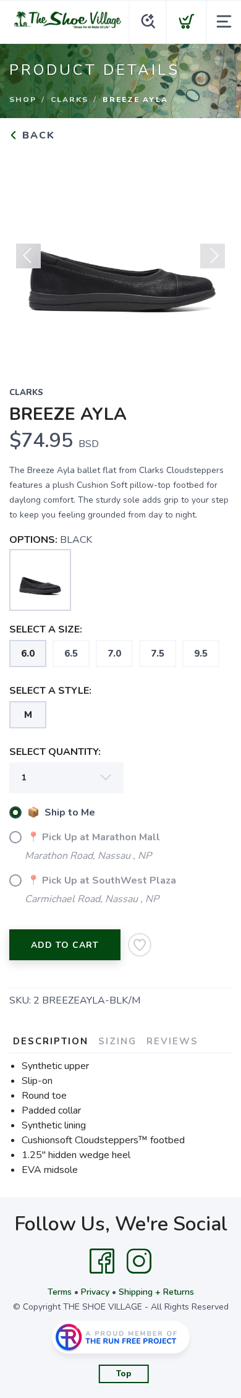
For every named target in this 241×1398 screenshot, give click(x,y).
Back (37, 135)
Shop (22, 99)
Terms (60, 1292)
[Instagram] (139, 1261)
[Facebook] (101, 1261)
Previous (28, 256)
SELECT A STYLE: (50, 690)
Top (124, 1373)
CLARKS (69, 99)
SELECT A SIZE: (45, 629)
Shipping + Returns (156, 1292)
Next (212, 256)
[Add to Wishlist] (139, 945)
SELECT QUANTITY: (55, 752)
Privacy (95, 1292)
